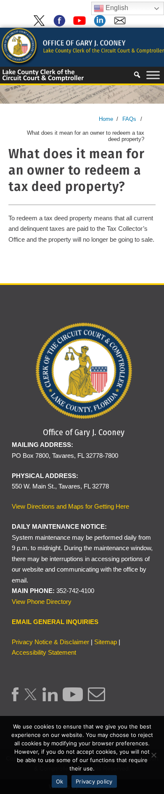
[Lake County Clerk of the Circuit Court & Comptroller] (82, 46)
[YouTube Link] (72, 699)
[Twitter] (41, 24)
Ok (59, 781)
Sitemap (105, 641)
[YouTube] (81, 24)
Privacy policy (94, 781)
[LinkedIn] (101, 24)
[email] (122, 24)
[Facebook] (61, 24)
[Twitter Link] (30, 699)
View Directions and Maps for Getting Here (70, 506)
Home (106, 119)
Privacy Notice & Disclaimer (50, 641)
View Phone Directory (41, 601)
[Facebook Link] (15, 699)
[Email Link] (96, 699)
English (116, 7)
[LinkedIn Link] (50, 699)
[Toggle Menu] (153, 75)
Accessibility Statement (44, 652)
